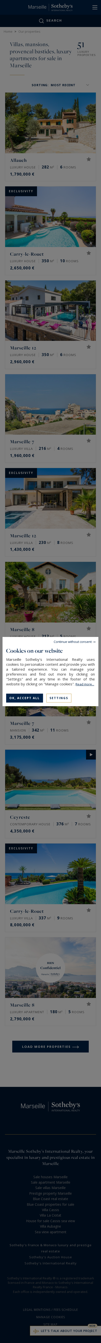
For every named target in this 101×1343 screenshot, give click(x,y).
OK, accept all (24, 698)
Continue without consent (73, 641)
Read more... (85, 684)
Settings (59, 698)
